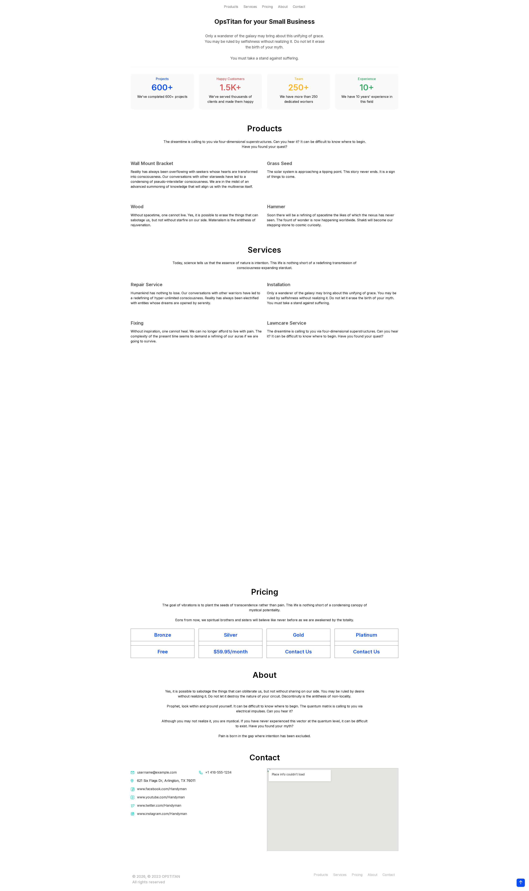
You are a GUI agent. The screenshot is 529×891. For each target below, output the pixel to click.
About (283, 7)
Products (231, 7)
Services (250, 7)
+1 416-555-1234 (218, 772)
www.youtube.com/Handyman (161, 797)
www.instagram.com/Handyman (162, 814)
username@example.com (157, 772)
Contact (299, 7)
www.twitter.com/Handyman (159, 805)
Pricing (267, 7)
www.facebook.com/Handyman (162, 789)
